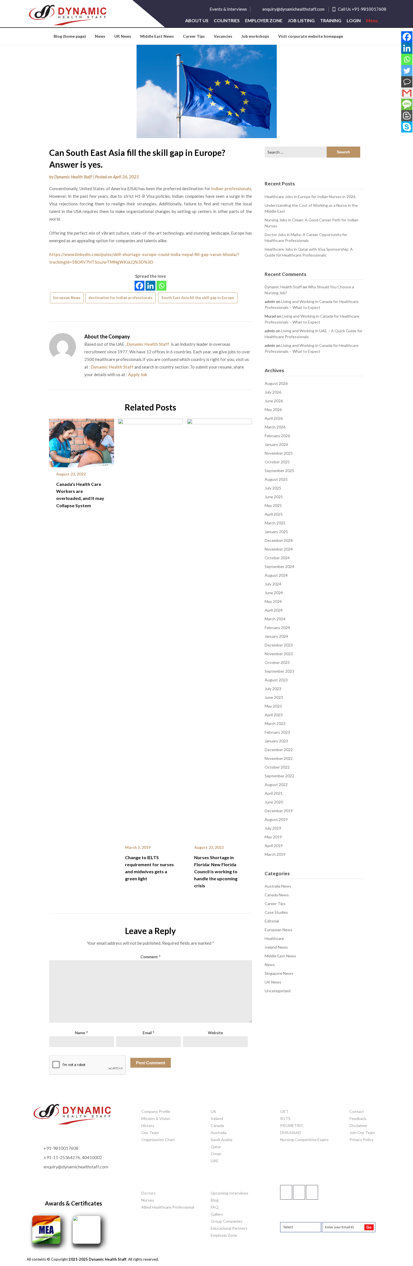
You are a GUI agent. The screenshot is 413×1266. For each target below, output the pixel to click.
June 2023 (274, 697)
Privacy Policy (361, 1139)
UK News (122, 36)
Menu (372, 20)
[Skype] (406, 127)
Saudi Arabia (221, 1139)
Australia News (278, 886)
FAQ (215, 1207)
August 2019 (276, 819)
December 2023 (279, 645)
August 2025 (276, 479)
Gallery (217, 1214)
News (100, 36)
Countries (227, 20)
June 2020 (274, 802)
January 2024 (276, 636)
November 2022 (279, 758)
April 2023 (274, 714)
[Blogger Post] (406, 115)
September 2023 (279, 671)
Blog (215, 1200)
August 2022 (276, 784)
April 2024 (274, 610)
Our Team (150, 1132)
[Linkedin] (150, 286)
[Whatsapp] (161, 286)
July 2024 (273, 584)
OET (284, 1111)
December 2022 (279, 749)
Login (354, 20)
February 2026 (277, 435)
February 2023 (277, 732)
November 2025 (279, 453)
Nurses (147, 1200)
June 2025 (274, 496)
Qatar (216, 1146)
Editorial (272, 921)
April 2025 (274, 514)
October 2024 (277, 557)
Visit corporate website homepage (310, 36)
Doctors (148, 1193)
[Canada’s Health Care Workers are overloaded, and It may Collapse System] (81, 440)
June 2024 (274, 592)
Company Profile (155, 1111)
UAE (215, 1160)
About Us (196, 20)
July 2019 (273, 828)
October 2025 (277, 461)
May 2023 (273, 706)
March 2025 (275, 522)
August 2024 (276, 575)
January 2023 (276, 740)
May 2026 (273, 409)
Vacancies (223, 36)
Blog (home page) (70, 36)
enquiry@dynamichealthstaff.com (293, 9)
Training (330, 20)
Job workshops (255, 36)
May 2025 (273, 505)
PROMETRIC (292, 1125)
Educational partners (229, 1228)
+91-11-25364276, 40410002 (73, 1157)
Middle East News (157, 36)
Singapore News (279, 973)
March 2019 (275, 854)
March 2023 (275, 723)
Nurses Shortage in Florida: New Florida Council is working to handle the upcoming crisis (215, 871)
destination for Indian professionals (120, 297)
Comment (150, 956)
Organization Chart (158, 1139)
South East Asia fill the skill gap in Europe (197, 297)
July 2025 (273, 488)
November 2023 (279, 653)
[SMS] (406, 104)
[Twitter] (406, 70)
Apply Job (137, 374)
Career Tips (194, 36)
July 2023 (273, 688)
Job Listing (301, 20)
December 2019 (279, 810)
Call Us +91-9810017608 (362, 9)
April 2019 (274, 845)
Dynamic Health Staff (73, 176)
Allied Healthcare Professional (167, 1207)
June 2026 (274, 400)
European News (67, 297)
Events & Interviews (228, 9)
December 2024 (279, 540)
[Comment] (406, 81)
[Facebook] (139, 286)
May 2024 (273, 601)
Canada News (277, 894)
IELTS (285, 1118)
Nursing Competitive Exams (304, 1139)
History (147, 1125)
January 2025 (276, 531)
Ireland (217, 1118)
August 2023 (276, 679)
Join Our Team (362, 1132)
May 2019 (273, 836)
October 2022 (277, 767)
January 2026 (276, 444)
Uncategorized (278, 990)
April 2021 (274, 793)
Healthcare (274, 938)
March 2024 (275, 618)
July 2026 (273, 392)
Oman (216, 1153)
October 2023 (277, 662)
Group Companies (226, 1221)
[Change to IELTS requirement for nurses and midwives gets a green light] (150, 627)
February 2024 (277, 627)
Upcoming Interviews (229, 1193)
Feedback (358, 1118)
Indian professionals (231, 188)
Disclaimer (358, 1125)
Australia (218, 1132)
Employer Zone (263, 20)
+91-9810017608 (61, 1148)
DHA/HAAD (290, 1132)
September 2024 (279, 566)
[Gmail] (406, 93)
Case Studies (276, 912)
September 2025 (279, 470)
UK (213, 1111)
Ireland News (276, 947)
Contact (357, 1111)
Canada (217, 1125)
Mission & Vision (155, 1118)
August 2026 (276, 383)
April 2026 (274, 418)
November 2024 (279, 549)
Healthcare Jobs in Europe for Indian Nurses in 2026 (310, 196)
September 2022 (279, 775)
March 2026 (275, 427)
